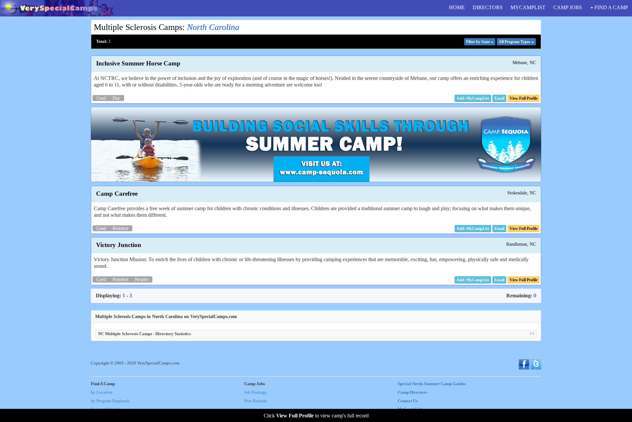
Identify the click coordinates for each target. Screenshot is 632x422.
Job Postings (255, 392)
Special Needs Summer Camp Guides (432, 384)
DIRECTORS (488, 7)
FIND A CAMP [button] (610, 7)
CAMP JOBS (567, 7)
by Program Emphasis (110, 401)
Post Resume (255, 401)
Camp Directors (412, 392)
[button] (499, 98)
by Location (102, 392)
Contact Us (408, 401)
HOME (457, 7)
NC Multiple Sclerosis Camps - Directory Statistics (316, 333)
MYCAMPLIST (528, 7)
